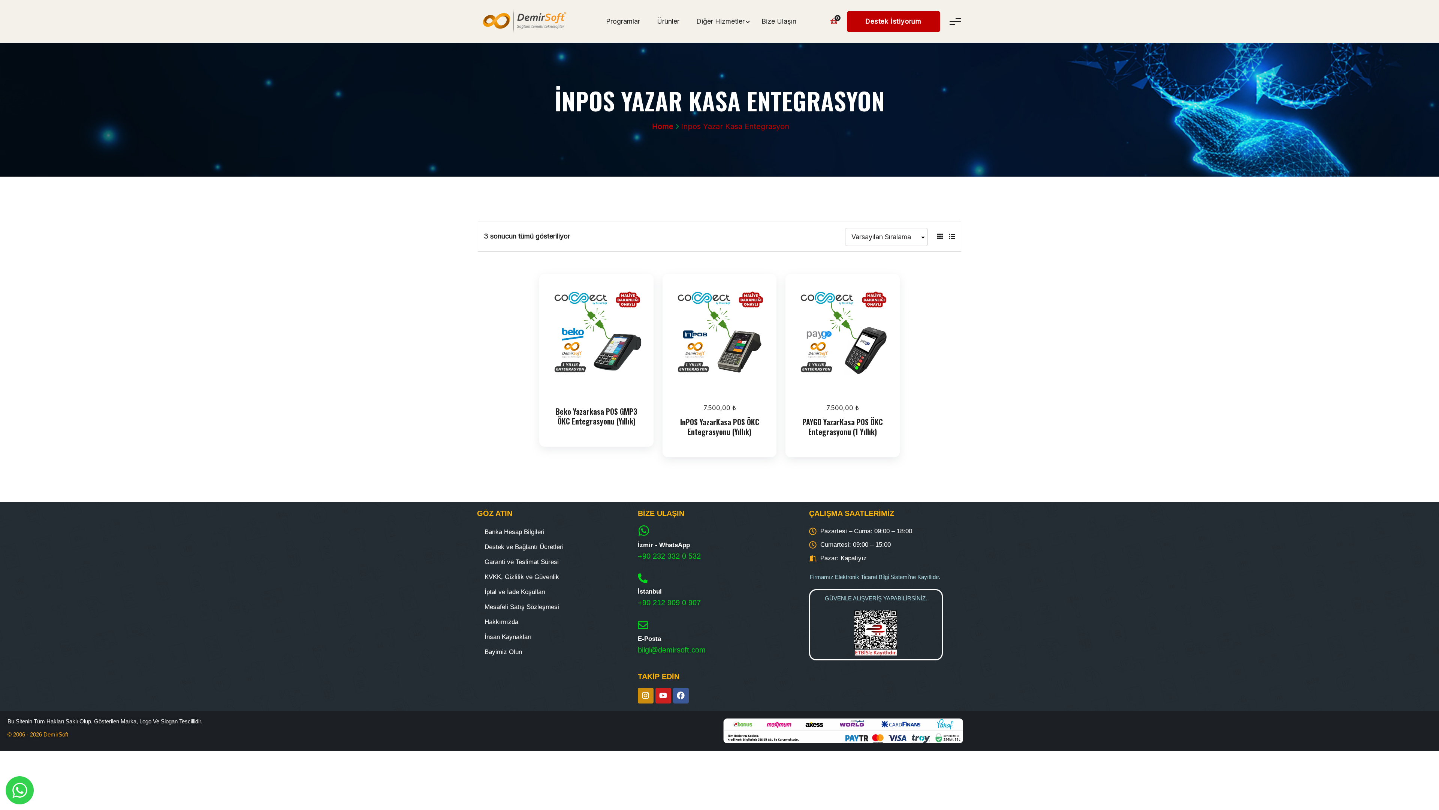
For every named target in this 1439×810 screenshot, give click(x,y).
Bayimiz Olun (503, 652)
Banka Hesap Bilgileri (514, 532)
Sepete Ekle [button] (721, 388)
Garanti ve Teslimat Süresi (522, 562)
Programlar (623, 21)
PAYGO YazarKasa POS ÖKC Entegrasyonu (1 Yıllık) (842, 426)
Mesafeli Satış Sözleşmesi (522, 606)
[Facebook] (681, 696)
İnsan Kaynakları (508, 636)
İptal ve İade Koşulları (515, 592)
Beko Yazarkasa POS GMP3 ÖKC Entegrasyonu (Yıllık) (596, 416)
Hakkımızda (501, 622)
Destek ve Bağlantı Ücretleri (524, 546)
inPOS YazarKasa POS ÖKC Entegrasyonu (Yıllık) (719, 426)
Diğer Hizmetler (720, 21)
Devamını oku (598, 388)
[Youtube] (663, 696)
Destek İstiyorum (893, 21)
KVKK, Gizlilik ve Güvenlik (522, 576)
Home (662, 126)
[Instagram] (646, 696)
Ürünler (668, 21)
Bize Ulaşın (778, 21)
